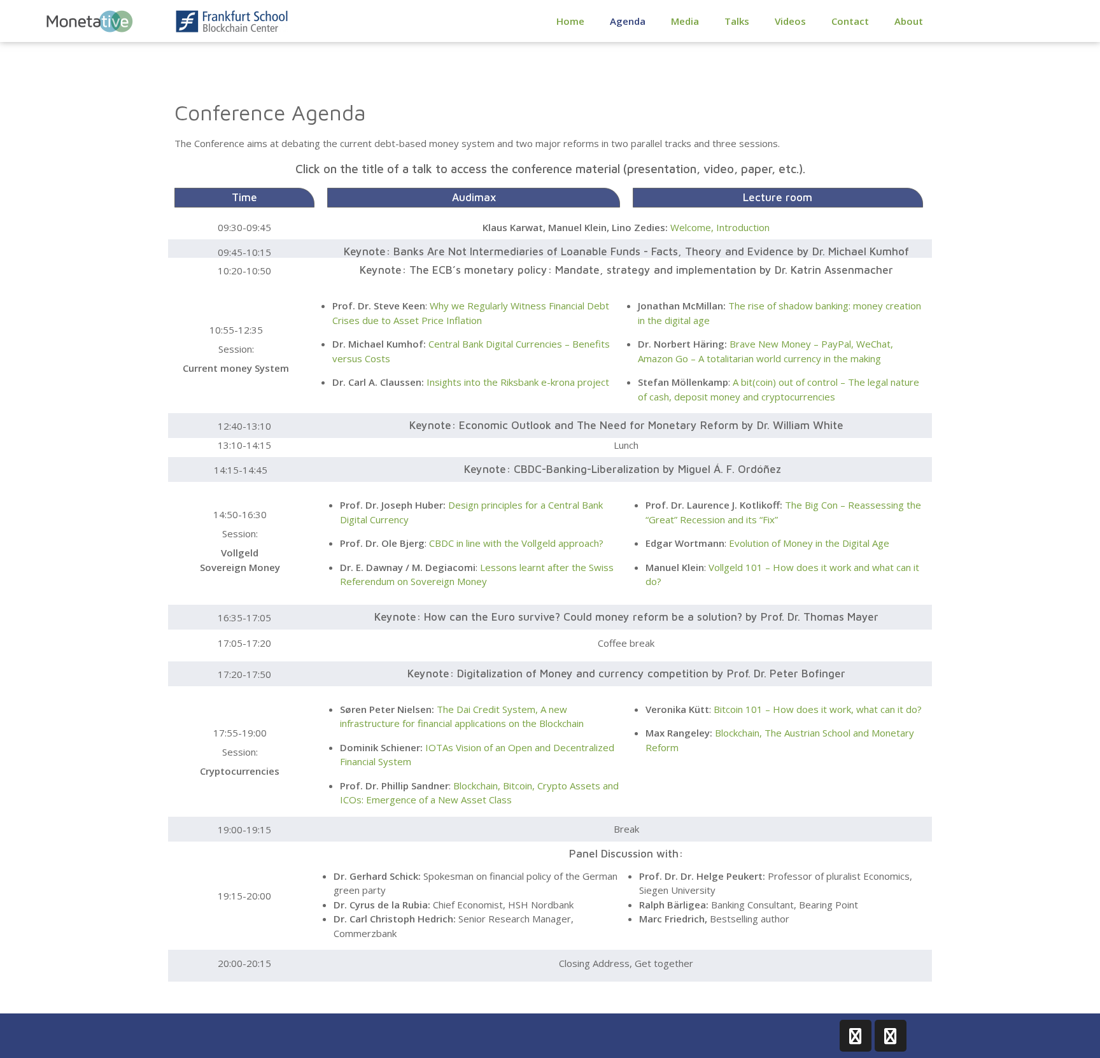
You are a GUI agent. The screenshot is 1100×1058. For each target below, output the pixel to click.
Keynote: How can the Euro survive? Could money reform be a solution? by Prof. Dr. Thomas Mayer (626, 616)
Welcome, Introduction (720, 227)
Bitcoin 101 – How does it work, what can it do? (818, 709)
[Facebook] (855, 1036)
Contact (850, 21)
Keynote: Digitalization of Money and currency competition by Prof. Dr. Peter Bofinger (626, 673)
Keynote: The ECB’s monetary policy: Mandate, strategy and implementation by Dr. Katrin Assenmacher (626, 270)
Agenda (627, 21)
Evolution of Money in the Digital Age (809, 543)
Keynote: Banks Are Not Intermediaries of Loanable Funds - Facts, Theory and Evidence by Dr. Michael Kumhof (626, 251)
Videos (790, 21)
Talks (736, 21)
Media (685, 21)
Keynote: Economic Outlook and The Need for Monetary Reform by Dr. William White (626, 425)
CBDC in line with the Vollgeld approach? (516, 543)
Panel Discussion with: (626, 853)
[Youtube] (890, 1036)
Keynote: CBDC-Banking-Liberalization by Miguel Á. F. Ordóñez (622, 469)
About (908, 21)
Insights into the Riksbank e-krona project (518, 382)
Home (570, 21)
